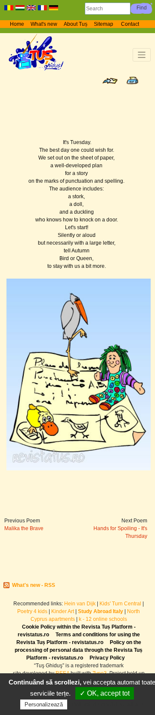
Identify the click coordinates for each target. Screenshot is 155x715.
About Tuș (75, 24)
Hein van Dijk (80, 604)
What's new (44, 24)
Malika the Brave (23, 528)
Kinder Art (62, 611)
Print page (132, 80)
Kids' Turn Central (120, 604)
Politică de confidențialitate (107, 704)
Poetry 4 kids (32, 611)
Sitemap (104, 24)
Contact (130, 24)
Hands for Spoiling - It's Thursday (120, 532)
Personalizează (44, 704)
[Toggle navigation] (142, 54)
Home (17, 24)
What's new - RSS (33, 585)
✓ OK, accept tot (105, 693)
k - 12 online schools (103, 619)
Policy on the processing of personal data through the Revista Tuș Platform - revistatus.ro (79, 650)
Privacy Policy (107, 658)
